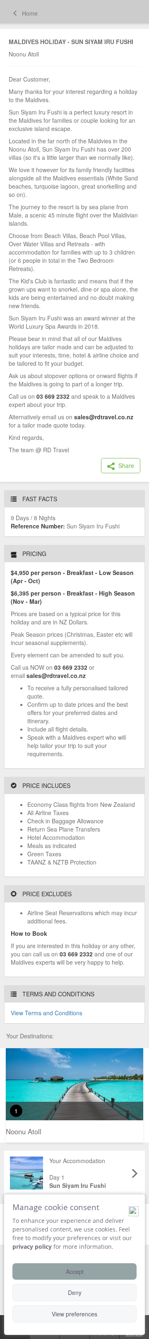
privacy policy (32, 1246)
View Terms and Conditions (46, 1013)
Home (29, 13)
